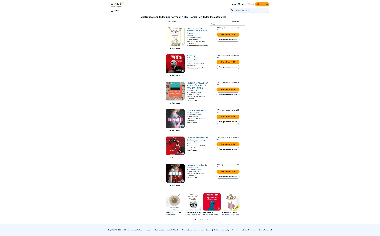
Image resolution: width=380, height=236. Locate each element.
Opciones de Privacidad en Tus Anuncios (244, 230)
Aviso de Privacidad (173, 230)
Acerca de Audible (136, 230)
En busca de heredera (196, 110)
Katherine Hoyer (229, 215)
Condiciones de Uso (159, 230)
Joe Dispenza (209, 215)
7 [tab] (210, 220)
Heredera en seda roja (197, 165)
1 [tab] (196, 220)
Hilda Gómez (197, 37)
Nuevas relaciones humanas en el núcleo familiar (197, 31)
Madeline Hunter (194, 113)
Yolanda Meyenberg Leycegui (197, 140)
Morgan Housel (191, 215)
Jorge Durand (193, 90)
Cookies (216, 230)
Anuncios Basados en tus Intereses (192, 230)
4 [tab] (203, 220)
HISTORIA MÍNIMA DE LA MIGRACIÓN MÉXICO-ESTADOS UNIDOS (197, 85)
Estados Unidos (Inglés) (266, 230)
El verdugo (191, 55)
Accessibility (225, 230)
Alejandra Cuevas (194, 58)
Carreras (147, 230)
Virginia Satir (192, 35)
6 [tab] (207, 220)
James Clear (171, 215)
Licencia (208, 230)
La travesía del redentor (197, 138)
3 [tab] (200, 220)
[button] (228, 35)
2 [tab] (198, 220)
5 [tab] (205, 220)
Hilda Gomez (197, 92)
